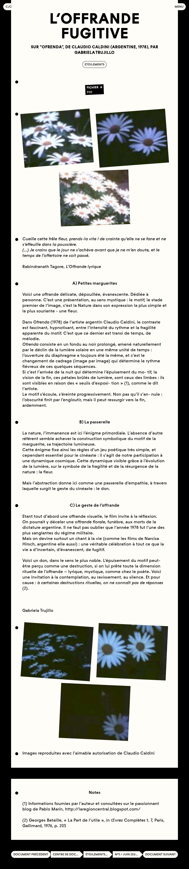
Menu (179, 6)
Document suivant (160, 854)
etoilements (94, 64)
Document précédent (30, 854)
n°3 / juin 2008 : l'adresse (129, 854)
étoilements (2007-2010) (99, 854)
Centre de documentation (68, 854)
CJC (10, 6)
